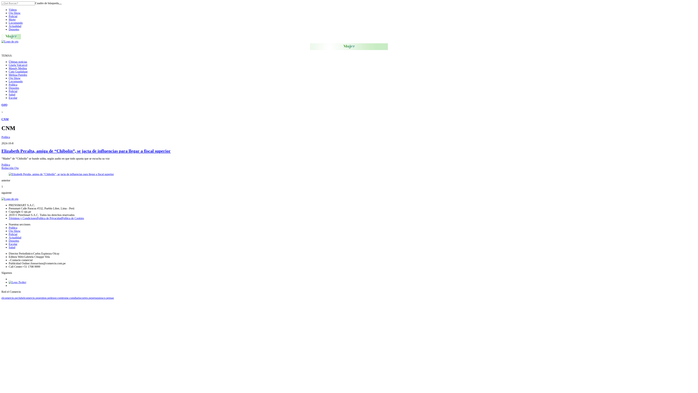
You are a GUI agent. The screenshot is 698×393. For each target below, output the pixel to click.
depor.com (56, 297)
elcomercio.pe (9, 297)
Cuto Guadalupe (18, 71)
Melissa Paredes (18, 74)
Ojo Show (15, 13)
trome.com (68, 297)
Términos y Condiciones (23, 218)
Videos (13, 9)
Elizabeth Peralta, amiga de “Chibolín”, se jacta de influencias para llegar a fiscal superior (86, 151)
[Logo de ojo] (9, 41)
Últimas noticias (18, 61)
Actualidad (15, 26)
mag (111, 297)
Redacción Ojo (10, 168)
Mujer (12, 19)
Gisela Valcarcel (18, 65)
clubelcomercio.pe (27, 297)
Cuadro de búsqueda (47, 3)
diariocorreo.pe (82, 297)
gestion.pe (44, 297)
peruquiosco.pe (100, 297)
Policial (13, 16)
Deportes (14, 29)
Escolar (13, 97)
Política (13, 84)
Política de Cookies (73, 218)
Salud (12, 94)
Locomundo (16, 22)
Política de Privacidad (49, 218)
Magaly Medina (18, 68)
